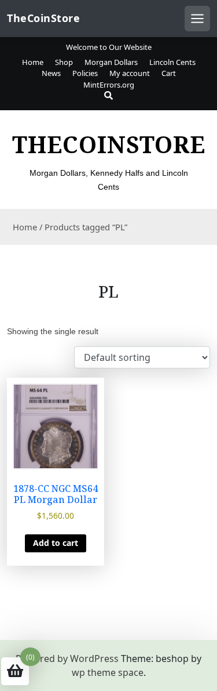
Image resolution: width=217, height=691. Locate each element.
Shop (64, 62)
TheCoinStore (43, 18)
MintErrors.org (108, 84)
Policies (85, 73)
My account (129, 73)
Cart (168, 73)
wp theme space (108, 672)
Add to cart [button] (55, 542)
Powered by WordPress (67, 658)
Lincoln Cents (172, 62)
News (51, 73)
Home (32, 62)
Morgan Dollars (111, 62)
